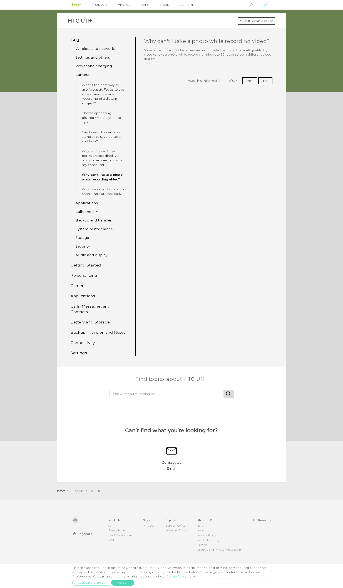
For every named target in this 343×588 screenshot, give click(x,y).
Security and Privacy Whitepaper (219, 549)
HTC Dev (149, 525)
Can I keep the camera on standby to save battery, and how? (103, 136)
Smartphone (116, 530)
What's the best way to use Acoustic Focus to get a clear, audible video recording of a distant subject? (103, 94)
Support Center (176, 525)
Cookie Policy (176, 576)
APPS (145, 4)
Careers (202, 545)
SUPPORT (186, 4)
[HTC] (76, 5)
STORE (164, 4)
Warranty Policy (176, 530)
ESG (200, 525)
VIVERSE (124, 4)
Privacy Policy (206, 535)
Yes (249, 81)
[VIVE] (266, 5)
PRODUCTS (99, 4)
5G (110, 525)
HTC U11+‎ (96, 491)
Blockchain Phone (120, 535)
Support (77, 491)
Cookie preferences (91, 582)
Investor (202, 530)
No (265, 81)
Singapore (84, 534)
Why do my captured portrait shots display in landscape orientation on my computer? (102, 158)
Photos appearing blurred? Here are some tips (101, 117)
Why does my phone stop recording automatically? (103, 191)
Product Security (208, 540)
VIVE (111, 540)
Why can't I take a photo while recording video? (102, 177)
